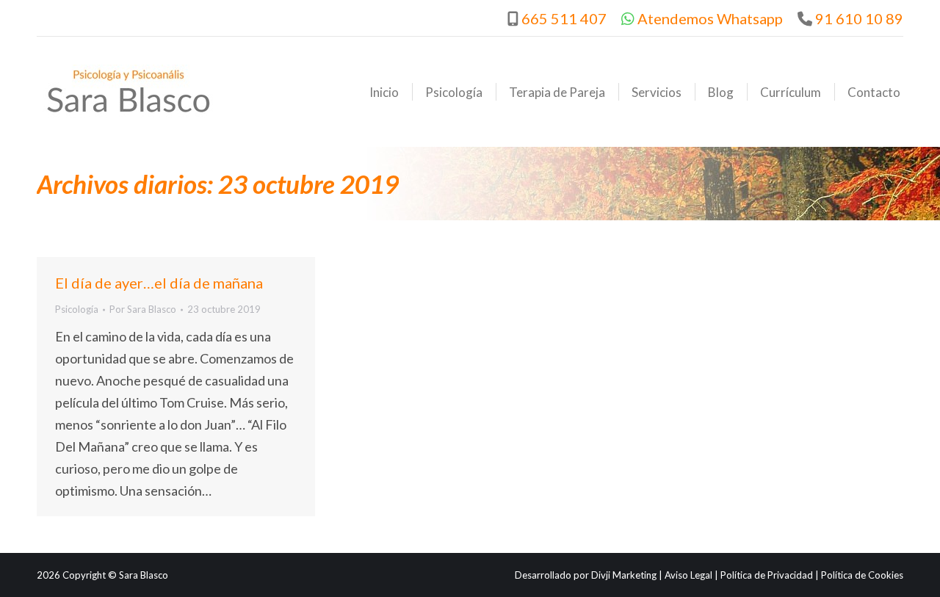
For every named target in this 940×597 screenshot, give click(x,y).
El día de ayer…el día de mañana (159, 283)
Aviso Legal (688, 575)
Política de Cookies (862, 575)
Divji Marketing (624, 575)
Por (142, 309)
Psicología (76, 309)
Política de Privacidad (766, 575)
